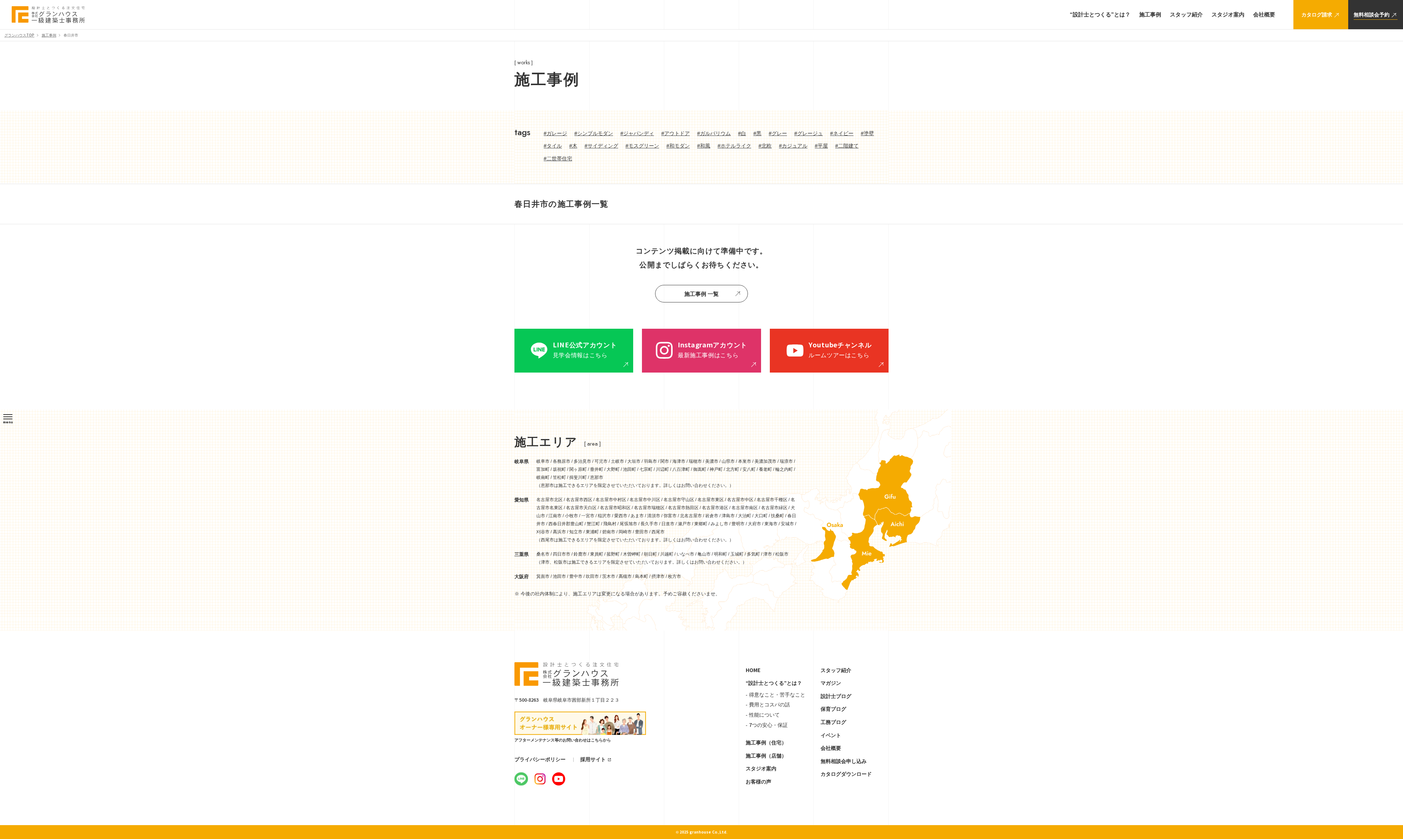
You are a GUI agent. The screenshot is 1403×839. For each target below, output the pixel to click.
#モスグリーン (642, 146)
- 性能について (763, 715)
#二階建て (847, 146)
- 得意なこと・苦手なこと (775, 695)
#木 (573, 146)
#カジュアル (793, 146)
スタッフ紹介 (836, 670)
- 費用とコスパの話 (768, 705)
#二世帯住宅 (558, 158)
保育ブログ (833, 709)
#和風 (703, 146)
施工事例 (49, 35)
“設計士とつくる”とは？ (774, 683)
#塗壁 (867, 133)
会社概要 (831, 748)
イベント (831, 735)
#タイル (553, 146)
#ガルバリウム (714, 133)
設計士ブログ (836, 696)
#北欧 (765, 146)
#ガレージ (555, 133)
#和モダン (678, 146)
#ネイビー (841, 133)
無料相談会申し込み (844, 761)
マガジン (831, 683)
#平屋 (821, 146)
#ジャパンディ (637, 133)
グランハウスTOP (19, 35)
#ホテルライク (734, 146)
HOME (753, 670)
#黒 (757, 133)
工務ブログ (833, 722)
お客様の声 (758, 782)
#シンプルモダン (593, 133)
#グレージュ (808, 133)
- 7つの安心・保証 (767, 725)
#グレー (778, 133)
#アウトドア (675, 133)
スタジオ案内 (761, 768)
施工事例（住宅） (766, 742)
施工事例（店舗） (766, 756)
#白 (742, 133)
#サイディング (601, 146)
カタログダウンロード (846, 774)
